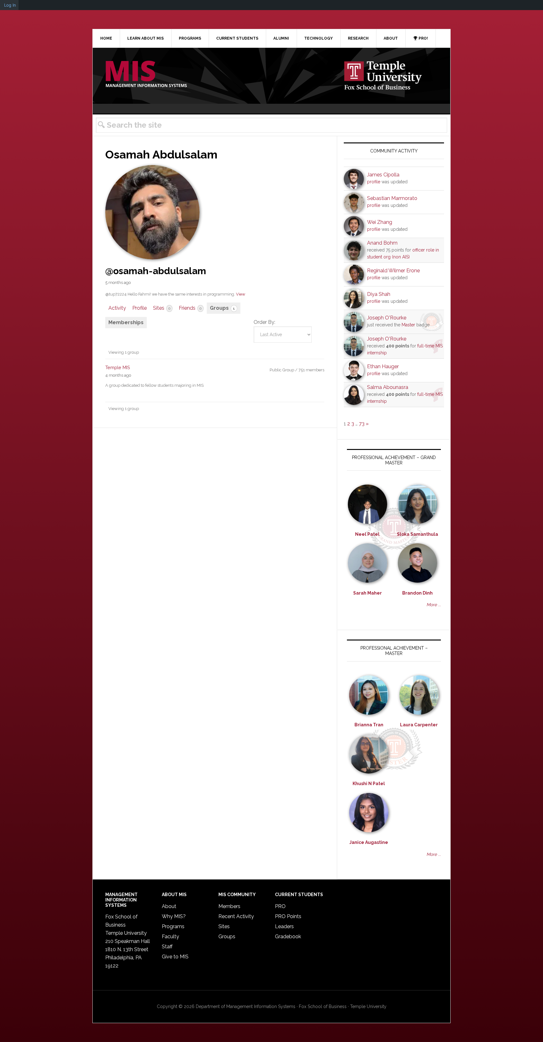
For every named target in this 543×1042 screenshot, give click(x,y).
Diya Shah (378, 294)
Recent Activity (236, 916)
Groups (222, 308)
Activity (117, 308)
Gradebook (288, 936)
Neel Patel (367, 534)
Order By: (264, 322)
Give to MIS (175, 957)
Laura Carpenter (419, 724)
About (169, 906)
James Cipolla (383, 175)
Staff (167, 947)
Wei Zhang (379, 222)
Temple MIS (146, 74)
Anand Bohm (382, 243)
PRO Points (288, 916)
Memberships (126, 322)
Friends (190, 308)
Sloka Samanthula (417, 534)
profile (373, 181)
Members (229, 906)
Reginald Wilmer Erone (393, 271)
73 (362, 424)
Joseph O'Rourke (386, 318)
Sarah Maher (367, 593)
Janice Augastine (368, 842)
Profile (139, 308)
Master (408, 324)
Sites (161, 308)
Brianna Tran (368, 724)
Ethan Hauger (383, 366)
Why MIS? (174, 916)
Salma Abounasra (387, 387)
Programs (173, 926)
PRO (280, 906)
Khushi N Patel (369, 783)
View (240, 294)
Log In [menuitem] (10, 5)
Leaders (284, 926)
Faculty (170, 936)
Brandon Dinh (417, 593)
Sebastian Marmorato (392, 198)
